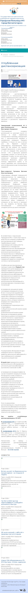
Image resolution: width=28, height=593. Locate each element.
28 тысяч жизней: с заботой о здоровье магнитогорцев (12, 533)
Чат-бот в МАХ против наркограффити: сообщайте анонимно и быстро (12, 502)
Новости (12, 54)
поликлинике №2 (10, 431)
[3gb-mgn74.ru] (14, 11)
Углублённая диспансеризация (13, 65)
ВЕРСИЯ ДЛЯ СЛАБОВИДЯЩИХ (16, 1)
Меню (4, 50)
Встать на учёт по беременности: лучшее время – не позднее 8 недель (14, 472)
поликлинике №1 (8, 422)
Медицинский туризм (8, 3)
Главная (5, 54)
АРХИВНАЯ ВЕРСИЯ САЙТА (10, 590)
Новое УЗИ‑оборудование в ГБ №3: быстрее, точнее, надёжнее (13, 561)
